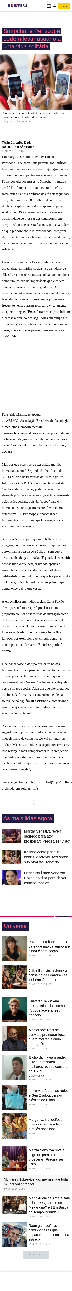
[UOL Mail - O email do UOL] (49, 6)
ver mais (33, 1254)
